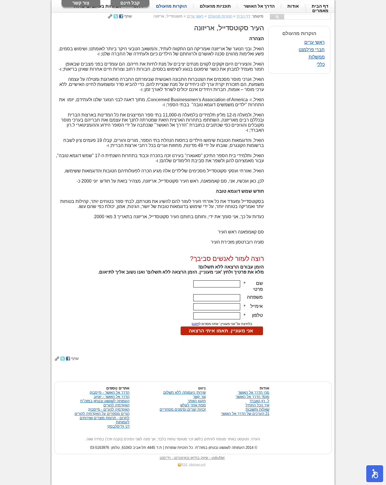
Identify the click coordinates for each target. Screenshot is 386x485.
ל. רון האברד (259, 401)
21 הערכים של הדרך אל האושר (245, 414)
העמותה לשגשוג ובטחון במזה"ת (104, 401)
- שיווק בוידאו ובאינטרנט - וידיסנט (192, 458)
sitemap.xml (197, 464)
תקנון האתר (197, 401)
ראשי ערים (195, 16)
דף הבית (243, 16)
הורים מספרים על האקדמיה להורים (102, 414)
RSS (184, 464)
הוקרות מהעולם (220, 16)
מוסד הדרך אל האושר (252, 397)
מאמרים (320, 10)
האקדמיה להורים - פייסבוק (108, 409)
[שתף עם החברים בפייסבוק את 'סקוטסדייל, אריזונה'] (121, 16)
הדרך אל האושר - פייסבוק (109, 392)
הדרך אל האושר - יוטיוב (111, 397)
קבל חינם (130, 3)
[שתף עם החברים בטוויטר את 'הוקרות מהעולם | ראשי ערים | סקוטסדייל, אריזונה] (116, 16)
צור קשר (80, 3)
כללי (321, 64)
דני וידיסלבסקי (118, 426)
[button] (374, 473)
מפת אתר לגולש (193, 405)
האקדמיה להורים (116, 405)
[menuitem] (320, 10)
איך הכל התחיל (257, 405)
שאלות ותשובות (257, 409)
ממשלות (317, 57)
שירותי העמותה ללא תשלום (184, 392)
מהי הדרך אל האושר (253, 392)
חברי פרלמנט (312, 49)
